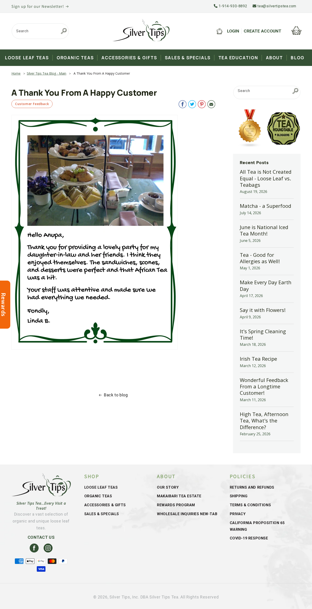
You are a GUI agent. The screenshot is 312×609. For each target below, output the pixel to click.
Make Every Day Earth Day (265, 285)
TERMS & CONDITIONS (250, 505)
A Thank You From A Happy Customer (102, 73)
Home (16, 73)
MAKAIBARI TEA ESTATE (179, 496)
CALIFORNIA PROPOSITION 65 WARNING (257, 526)
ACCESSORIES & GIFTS (105, 505)
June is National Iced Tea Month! (264, 230)
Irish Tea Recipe (258, 358)
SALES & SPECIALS (101, 514)
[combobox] (40, 31)
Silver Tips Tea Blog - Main (46, 73)
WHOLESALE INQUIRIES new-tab (187, 514)
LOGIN (233, 31)
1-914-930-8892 (232, 6)
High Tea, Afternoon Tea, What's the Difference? (264, 420)
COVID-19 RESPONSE (249, 538)
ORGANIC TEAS (98, 496)
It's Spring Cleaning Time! (263, 334)
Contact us (41, 537)
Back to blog (116, 394)
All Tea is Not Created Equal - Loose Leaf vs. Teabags (265, 178)
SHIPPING (239, 496)
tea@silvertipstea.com (276, 6)
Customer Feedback (32, 104)
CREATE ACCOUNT (262, 31)
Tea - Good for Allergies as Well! (260, 258)
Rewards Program (176, 505)
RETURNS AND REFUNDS (252, 487)
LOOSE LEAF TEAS (101, 487)
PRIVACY (238, 514)
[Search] (64, 31)
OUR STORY (168, 487)
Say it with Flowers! (263, 309)
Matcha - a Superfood (265, 205)
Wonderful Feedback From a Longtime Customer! (264, 386)
